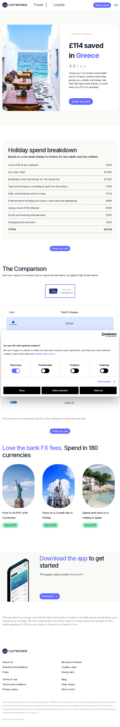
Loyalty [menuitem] (59, 5)
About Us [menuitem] (7, 662)
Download (47, 596)
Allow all (98, 390)
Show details (104, 381)
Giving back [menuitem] (67, 672)
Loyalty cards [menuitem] (68, 667)
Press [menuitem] (5, 672)
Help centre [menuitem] (68, 684)
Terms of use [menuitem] (9, 679)
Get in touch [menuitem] (68, 689)
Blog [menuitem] (63, 679)
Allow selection (60, 390)
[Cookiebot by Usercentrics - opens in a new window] (104, 335)
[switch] (45, 370)
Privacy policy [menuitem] (10, 689)
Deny (22, 390)
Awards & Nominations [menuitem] (15, 667)
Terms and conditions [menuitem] (14, 684)
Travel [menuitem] (38, 5)
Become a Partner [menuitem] (71, 662)
